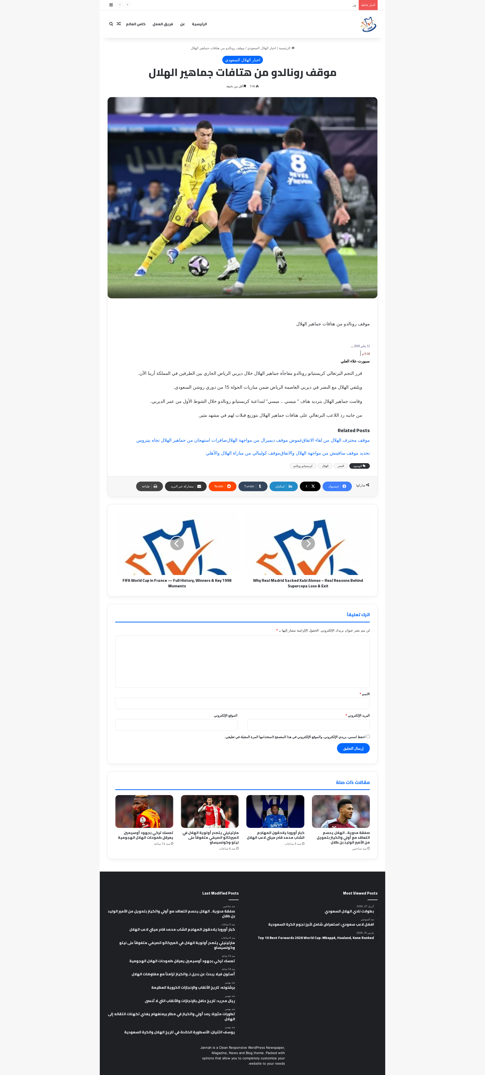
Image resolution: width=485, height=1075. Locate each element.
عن (182, 24)
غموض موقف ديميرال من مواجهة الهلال (264, 440)
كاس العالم (136, 24)
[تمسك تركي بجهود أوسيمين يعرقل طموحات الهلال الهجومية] (144, 811)
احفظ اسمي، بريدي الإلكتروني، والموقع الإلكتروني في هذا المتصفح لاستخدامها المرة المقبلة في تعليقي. (295, 737)
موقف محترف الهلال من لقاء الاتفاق (336, 440)
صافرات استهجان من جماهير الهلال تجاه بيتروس (181, 440)
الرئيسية (199, 24)
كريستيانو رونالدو (303, 466)
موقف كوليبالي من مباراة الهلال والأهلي (243, 453)
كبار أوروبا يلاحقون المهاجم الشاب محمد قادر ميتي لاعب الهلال (275, 835)
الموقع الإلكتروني (225, 715)
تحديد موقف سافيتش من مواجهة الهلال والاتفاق (325, 453)
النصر (341, 466)
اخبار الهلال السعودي (261, 48)
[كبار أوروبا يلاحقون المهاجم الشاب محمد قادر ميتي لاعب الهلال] (275, 811)
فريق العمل (163, 24)
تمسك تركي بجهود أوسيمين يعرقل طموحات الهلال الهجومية (145, 835)
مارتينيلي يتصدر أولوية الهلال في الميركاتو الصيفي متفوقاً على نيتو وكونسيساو (302, 5)
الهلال (325, 466)
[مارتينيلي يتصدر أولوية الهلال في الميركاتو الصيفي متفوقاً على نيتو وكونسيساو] (210, 811)
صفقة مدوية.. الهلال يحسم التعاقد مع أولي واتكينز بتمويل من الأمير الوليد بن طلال (343, 837)
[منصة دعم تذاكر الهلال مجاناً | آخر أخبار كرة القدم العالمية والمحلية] (369, 24)
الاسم (364, 694)
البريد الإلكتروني (357, 715)
